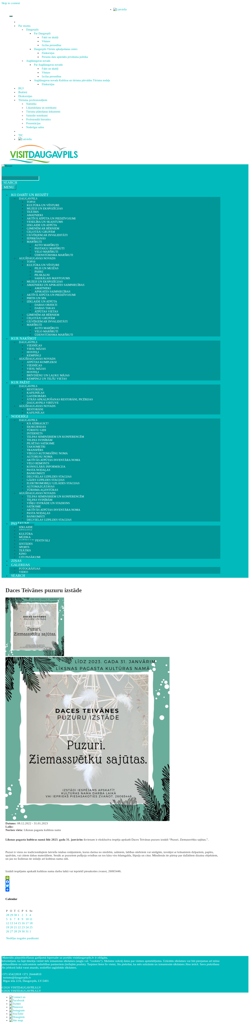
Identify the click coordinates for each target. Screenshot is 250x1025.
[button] (31, 25)
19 (7, 927)
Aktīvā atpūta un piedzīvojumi (51, 294)
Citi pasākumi (29, 557)
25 (31, 927)
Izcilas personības (51, 45)
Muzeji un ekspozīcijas (45, 208)
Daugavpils (32, 29)
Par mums (24, 25)
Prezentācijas (33, 123)
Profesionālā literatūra (38, 119)
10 (27, 919)
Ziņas (16, 561)
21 (15, 927)
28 (7, 915)
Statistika (31, 103)
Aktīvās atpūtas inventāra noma (53, 460)
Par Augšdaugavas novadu (48, 64)
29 (11, 915)
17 (27, 923)
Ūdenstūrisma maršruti (54, 334)
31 (27, 931)
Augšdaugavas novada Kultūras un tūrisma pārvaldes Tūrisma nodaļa (72, 80)
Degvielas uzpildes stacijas (49, 519)
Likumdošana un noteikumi (41, 107)
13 (11, 923)
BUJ (21, 88)
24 (27, 927)
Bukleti (22, 92)
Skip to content (11, 3)
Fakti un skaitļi (50, 37)
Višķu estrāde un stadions (48, 503)
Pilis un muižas (46, 268)
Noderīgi (19, 416)
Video (23, 571)
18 (31, 923)
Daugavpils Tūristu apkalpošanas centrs (55, 49)
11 (30, 919)
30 (15, 915)
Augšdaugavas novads (38, 60)
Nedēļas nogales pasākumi (22, 938)
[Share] (111, 890)
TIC (20, 135)
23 (23, 927)
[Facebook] (111, 882)
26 (7, 931)
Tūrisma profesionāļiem (32, 100)
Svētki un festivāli (34, 540)
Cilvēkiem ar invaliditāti (47, 321)
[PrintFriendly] (111, 878)
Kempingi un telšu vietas (47, 378)
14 (15, 923)
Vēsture (46, 41)
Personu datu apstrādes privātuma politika (65, 56)
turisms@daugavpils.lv (17, 977)
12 (7, 923)
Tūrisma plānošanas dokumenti (43, 111)
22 (19, 927)
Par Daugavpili (42, 33)
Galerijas (20, 565)
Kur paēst (20, 382)
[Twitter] (111, 886)
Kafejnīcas (35, 412)
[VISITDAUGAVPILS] (43, 162)
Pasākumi (20, 523)
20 (11, 927)
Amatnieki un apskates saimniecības (55, 284)
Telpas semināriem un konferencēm (55, 436)
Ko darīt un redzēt (29, 195)
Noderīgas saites (35, 127)
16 (23, 923)
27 (11, 931)
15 (19, 923)
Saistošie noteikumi (37, 115)
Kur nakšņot (23, 338)
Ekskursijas (48, 53)
